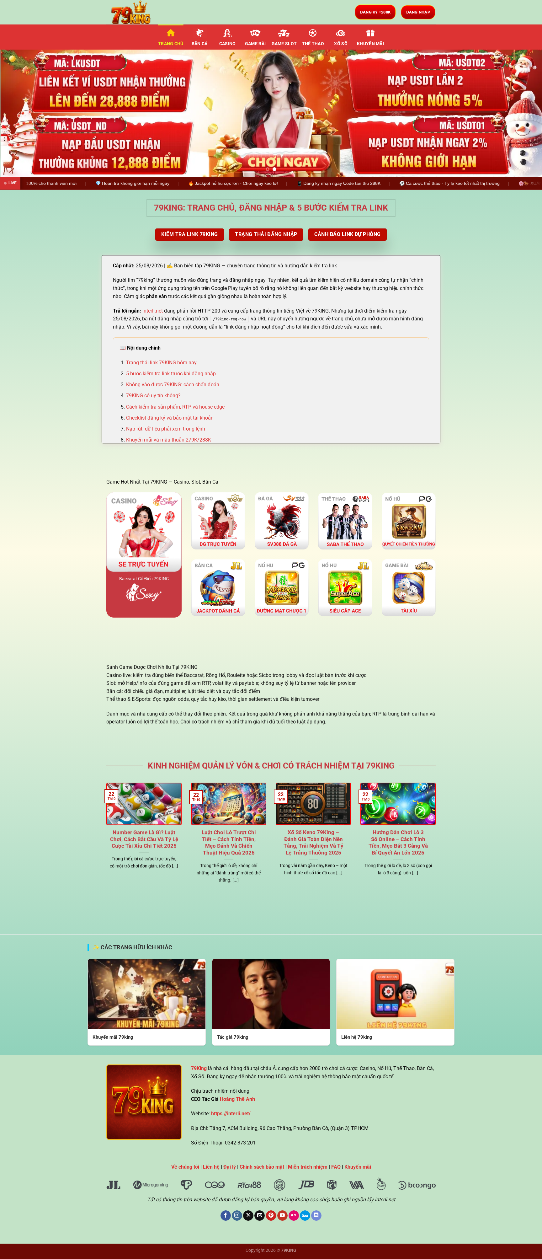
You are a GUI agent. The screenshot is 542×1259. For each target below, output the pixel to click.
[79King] (137, 12)
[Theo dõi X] (248, 1215)
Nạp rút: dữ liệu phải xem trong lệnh (165, 429)
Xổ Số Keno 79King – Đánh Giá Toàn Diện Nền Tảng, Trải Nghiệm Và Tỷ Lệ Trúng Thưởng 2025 (313, 842)
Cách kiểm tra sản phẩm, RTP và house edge (175, 407)
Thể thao (313, 43)
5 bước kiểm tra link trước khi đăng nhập (171, 374)
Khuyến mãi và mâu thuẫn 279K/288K (168, 440)
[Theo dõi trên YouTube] (282, 1215)
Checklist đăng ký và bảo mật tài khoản (170, 418)
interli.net (152, 311)
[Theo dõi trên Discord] (316, 1215)
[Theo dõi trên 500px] (305, 1215)
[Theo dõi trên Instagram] (237, 1215)
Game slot (284, 43)
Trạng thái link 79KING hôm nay (161, 363)
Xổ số (340, 43)
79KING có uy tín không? (153, 396)
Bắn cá (200, 43)
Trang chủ (170, 43)
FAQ (336, 1167)
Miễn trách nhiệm (307, 1167)
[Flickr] (294, 1215)
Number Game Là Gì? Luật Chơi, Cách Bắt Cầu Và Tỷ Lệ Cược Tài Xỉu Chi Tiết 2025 (144, 839)
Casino (227, 43)
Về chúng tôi (185, 1167)
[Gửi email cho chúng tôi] (259, 1215)
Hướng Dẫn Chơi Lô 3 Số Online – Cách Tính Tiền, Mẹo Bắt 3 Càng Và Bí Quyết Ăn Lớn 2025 (398, 842)
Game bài (255, 43)
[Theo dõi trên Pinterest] (271, 1215)
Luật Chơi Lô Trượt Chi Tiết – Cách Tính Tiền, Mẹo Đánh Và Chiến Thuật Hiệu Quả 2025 (229, 842)
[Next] (523, 113)
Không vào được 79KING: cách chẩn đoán (172, 385)
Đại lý (229, 1167)
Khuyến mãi (370, 43)
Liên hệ (211, 1167)
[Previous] (18, 113)
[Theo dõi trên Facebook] (226, 1215)
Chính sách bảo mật (262, 1167)
